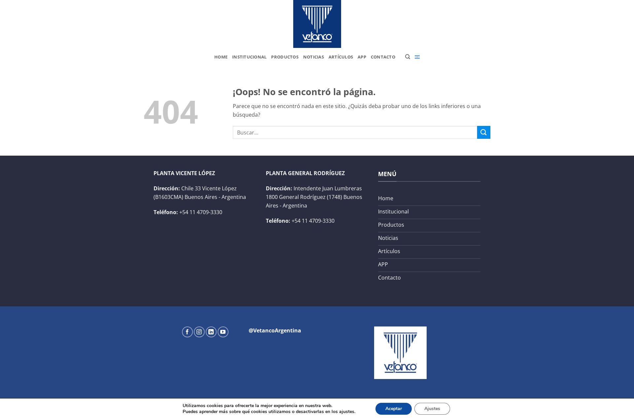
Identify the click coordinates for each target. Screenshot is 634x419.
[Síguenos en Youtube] (223, 331)
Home (221, 57)
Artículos (341, 57)
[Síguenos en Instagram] (199, 331)
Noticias (313, 57)
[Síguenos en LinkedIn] (211, 331)
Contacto (383, 57)
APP (362, 57)
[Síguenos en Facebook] (187, 331)
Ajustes (432, 408)
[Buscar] (407, 57)
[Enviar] (483, 132)
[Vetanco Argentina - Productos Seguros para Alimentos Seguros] (317, 24)
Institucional (249, 57)
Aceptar (393, 408)
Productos (284, 57)
